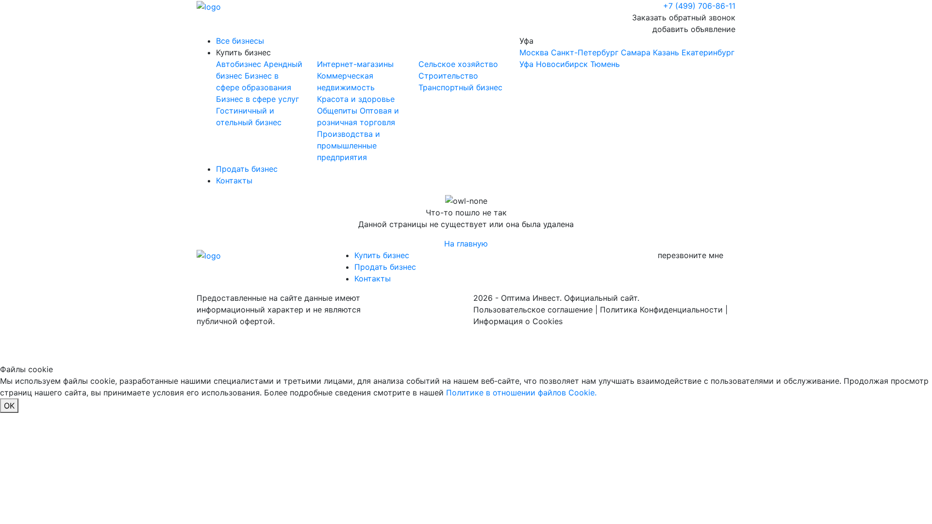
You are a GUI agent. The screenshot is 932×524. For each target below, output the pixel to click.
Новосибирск (562, 64)
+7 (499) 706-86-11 (699, 6)
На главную (466, 243)
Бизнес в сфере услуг (257, 99)
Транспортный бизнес (460, 87)
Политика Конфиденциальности (661, 309)
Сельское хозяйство (458, 64)
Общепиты (338, 110)
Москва (534, 52)
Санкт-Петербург (584, 52)
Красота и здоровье (356, 99)
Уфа (626, 52)
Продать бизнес (247, 169)
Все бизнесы (240, 41)
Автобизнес (240, 64)
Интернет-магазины (355, 64)
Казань (666, 52)
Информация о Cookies (518, 321)
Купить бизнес (243, 52)
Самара (635, 52)
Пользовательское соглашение (533, 309)
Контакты (234, 180)
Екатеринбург (708, 52)
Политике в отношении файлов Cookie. (521, 392)
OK (9, 405)
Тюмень (605, 64)
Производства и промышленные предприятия (348, 145)
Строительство (448, 76)
